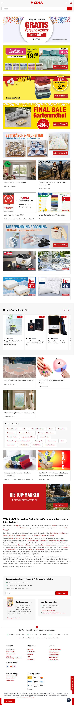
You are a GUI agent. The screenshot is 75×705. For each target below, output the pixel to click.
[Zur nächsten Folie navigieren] (69, 310)
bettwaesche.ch (11, 678)
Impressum (30, 659)
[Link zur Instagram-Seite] (14, 666)
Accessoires (39, 549)
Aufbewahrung (21, 535)
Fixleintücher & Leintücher (46, 433)
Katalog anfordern (12, 618)
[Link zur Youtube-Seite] (11, 666)
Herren (51, 535)
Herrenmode (11, 445)
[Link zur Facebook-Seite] (8, 666)
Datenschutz (31, 651)
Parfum (51, 429)
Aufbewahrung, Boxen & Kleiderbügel (18, 441)
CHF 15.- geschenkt (72, 686)
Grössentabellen (54, 654)
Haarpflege (61, 429)
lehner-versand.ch (11, 676)
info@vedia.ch (10, 654)
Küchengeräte (38, 441)
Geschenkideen (50, 445)
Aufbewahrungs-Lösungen (37, 540)
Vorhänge (62, 533)
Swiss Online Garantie (48, 610)
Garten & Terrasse (12, 429)
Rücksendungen (54, 652)
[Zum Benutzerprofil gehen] (67, 2)
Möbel (54, 525)
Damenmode (52, 441)
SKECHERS (36, 445)
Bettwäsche (10, 433)
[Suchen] (69, 8)
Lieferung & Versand (55, 649)
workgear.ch (10, 680)
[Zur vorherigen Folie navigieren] (64, 310)
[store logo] (36, 2)
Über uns (30, 649)
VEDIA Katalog (53, 657)
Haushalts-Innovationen (57, 540)
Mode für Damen (40, 535)
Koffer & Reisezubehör (37, 429)
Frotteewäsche (44, 437)
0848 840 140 (10, 651)
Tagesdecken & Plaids (28, 437)
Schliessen (9, 701)
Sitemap (30, 654)
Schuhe (29, 549)
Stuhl (23, 538)
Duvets (5, 535)
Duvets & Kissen (12, 437)
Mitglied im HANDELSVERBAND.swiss (53, 613)
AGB (28, 657)
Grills (24, 429)
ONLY (62, 441)
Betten (18, 538)
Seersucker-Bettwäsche (26, 433)
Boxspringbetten (47, 545)
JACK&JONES (24, 445)
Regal (17, 525)
